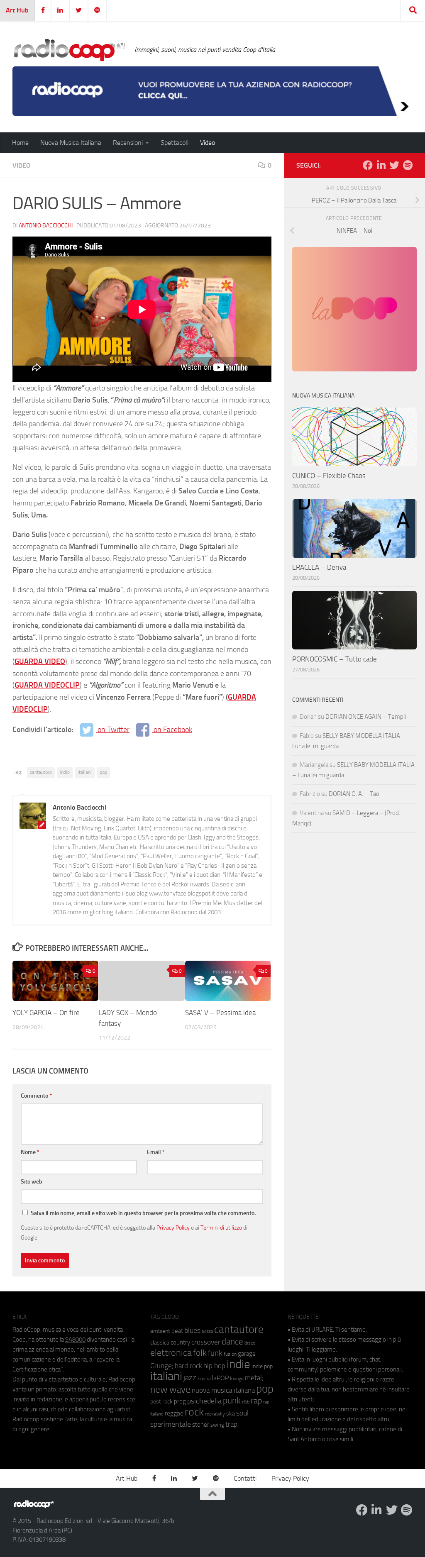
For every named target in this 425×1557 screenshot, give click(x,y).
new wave (170, 1389)
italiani (85, 772)
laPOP (220, 1378)
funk (215, 1353)
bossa (207, 1331)
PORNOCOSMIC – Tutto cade (334, 659)
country (180, 1342)
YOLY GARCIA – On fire (46, 1012)
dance (232, 1341)
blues (192, 1330)
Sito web (31, 1181)
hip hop (214, 1366)
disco (249, 1343)
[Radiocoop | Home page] (69, 49)
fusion (230, 1354)
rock (194, 1412)
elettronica (171, 1352)
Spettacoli (174, 142)
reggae (174, 1413)
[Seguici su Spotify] (408, 165)
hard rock (188, 1366)
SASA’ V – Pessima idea (220, 1012)
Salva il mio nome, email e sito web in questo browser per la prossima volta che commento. (143, 1213)
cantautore (41, 772)
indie (65, 772)
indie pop (262, 1366)
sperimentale (170, 1424)
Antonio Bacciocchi (46, 225)
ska (230, 1413)
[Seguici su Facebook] (368, 165)
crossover (205, 1342)
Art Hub (17, 10)
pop (103, 772)
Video (207, 142)
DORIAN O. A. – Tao (354, 794)
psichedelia (204, 1401)
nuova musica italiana (223, 1390)
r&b (245, 1401)
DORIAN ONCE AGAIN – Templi (365, 716)
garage (247, 1353)
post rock (161, 1401)
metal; (254, 1378)
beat (177, 1331)
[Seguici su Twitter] (394, 165)
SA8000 (75, 1339)
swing (217, 1425)
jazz (189, 1377)
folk (200, 1353)
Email (156, 1152)
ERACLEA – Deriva (319, 567)
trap (231, 1424)
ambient (160, 1331)
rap (256, 1401)
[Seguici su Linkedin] (381, 165)
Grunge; (161, 1366)
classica (159, 1342)
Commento (36, 1095)
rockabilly (215, 1414)
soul (242, 1413)
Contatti (245, 1478)
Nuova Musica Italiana (70, 142)
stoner (200, 1424)
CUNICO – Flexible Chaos (329, 475)
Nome (30, 1152)
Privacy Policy (173, 1227)
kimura (204, 1378)
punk (232, 1401)
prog (180, 1401)
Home (20, 142)
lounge (237, 1378)
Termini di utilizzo (221, 1227)
